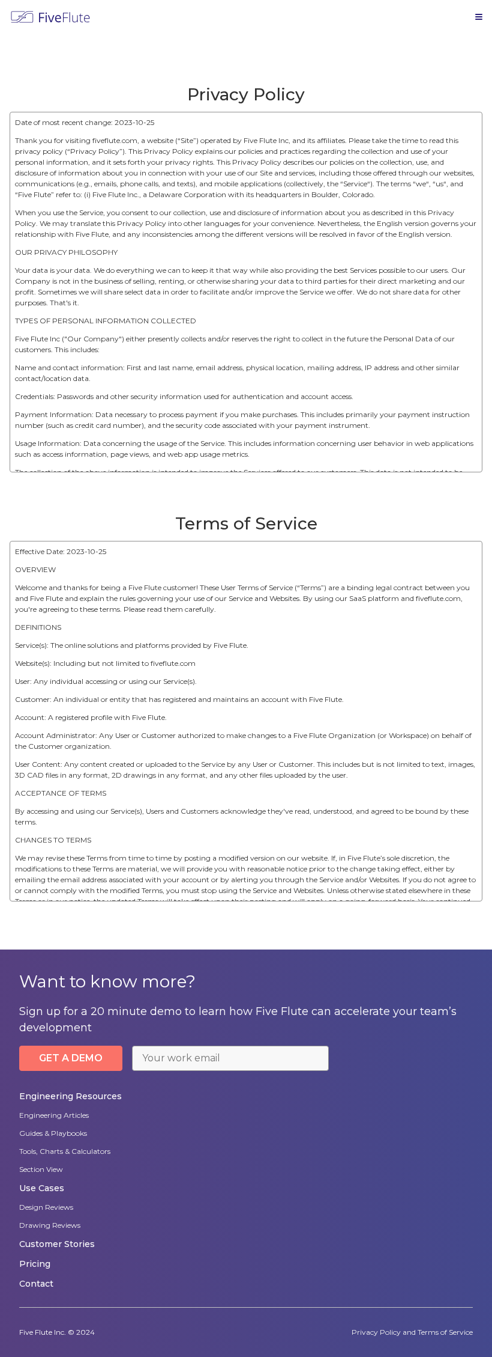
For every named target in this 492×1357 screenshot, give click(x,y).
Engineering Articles (54, 1115)
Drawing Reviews (49, 1225)
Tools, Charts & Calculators (64, 1151)
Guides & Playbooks (53, 1133)
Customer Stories (57, 1244)
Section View (41, 1169)
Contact (36, 1283)
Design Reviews (46, 1207)
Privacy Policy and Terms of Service (412, 1332)
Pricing (34, 1263)
